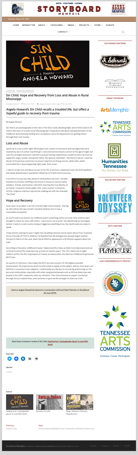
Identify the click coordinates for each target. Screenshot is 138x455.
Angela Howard (13, 104)
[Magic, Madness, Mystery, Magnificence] (79, 402)
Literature (10, 91)
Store (97, 25)
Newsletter (28, 25)
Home (16, 25)
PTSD (63, 104)
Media (71, 25)
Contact (63, 32)
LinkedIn (116, 446)
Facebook (93, 446)
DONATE (110, 25)
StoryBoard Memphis (15, 446)
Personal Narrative (25, 91)
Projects (84, 25)
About (41, 25)
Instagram (104, 446)
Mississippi (56, 104)
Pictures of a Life (43, 411)
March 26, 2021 (29, 104)
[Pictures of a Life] (49, 402)
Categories (56, 25)
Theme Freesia (41, 446)
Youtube (127, 446)
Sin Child (68, 104)
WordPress (52, 446)
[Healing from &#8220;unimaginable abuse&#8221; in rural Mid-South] (19, 402)
